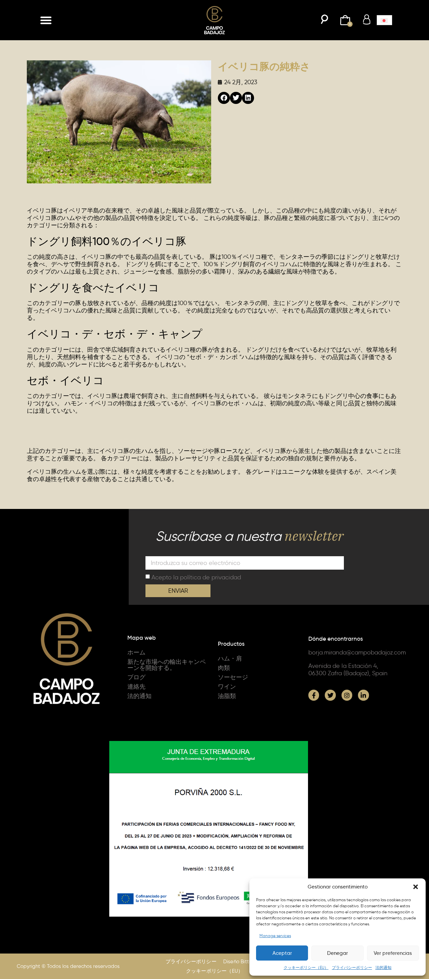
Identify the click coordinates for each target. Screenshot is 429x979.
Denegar (337, 953)
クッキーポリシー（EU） (306, 967)
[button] (415, 886)
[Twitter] (330, 695)
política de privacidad (210, 577)
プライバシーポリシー (352, 967)
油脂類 (227, 696)
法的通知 (383, 967)
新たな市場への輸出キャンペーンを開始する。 (166, 665)
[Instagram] (347, 695)
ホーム (136, 652)
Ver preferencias (393, 953)
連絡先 (136, 686)
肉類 (224, 668)
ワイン (227, 686)
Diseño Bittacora (243, 962)
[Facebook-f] (313, 695)
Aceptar (282, 953)
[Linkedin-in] (363, 695)
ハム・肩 (230, 658)
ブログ (136, 677)
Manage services (275, 935)
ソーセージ (233, 677)
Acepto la (196, 577)
